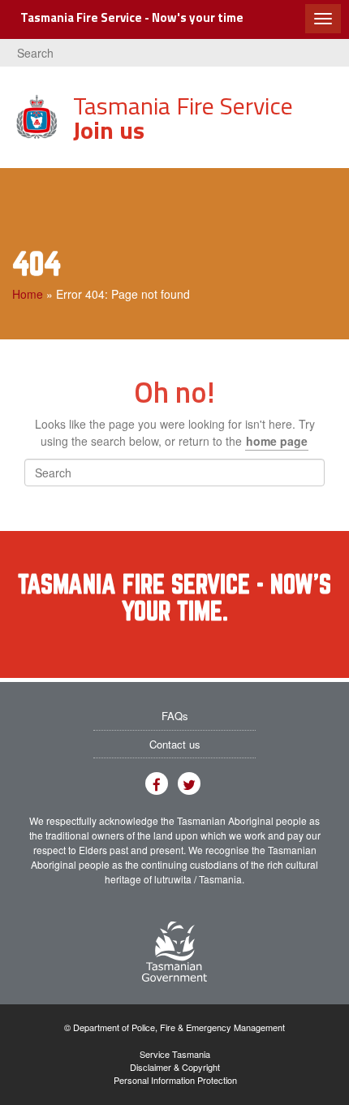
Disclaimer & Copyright (175, 1067)
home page (277, 441)
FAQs (175, 715)
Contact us (174, 744)
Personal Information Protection (175, 1080)
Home (27, 294)
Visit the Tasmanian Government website (174, 951)
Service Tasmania (175, 1054)
